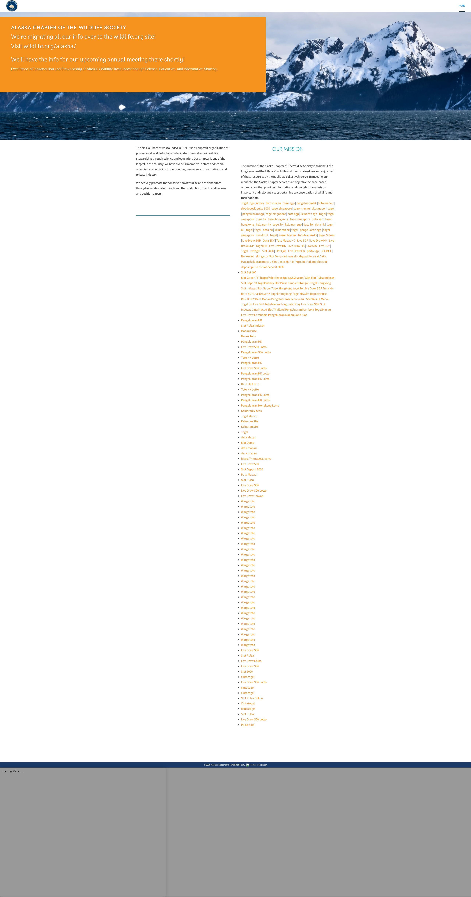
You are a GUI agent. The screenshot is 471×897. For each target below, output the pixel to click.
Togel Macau (323, 309)
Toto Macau (272, 304)
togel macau (302, 208)
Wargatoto (248, 501)
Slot (307, 278)
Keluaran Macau (251, 411)
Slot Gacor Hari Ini (283, 262)
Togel (244, 203)
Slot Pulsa (247, 480)
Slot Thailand (276, 309)
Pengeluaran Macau (284, 299)
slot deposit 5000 (273, 267)
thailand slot (314, 262)
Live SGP (302, 240)
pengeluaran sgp (253, 214)
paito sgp (313, 251)
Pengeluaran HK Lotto (255, 373)
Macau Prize (249, 331)
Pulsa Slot (247, 725)
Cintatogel (248, 703)
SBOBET (326, 251)
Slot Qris (280, 251)
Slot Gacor (264, 288)
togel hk (261, 219)
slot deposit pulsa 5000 (255, 208)
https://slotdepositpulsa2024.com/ (282, 278)
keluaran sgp (309, 214)
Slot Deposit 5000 (252, 469)
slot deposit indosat (306, 256)
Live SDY (312, 246)
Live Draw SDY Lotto (254, 347)
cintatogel (247, 677)
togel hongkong (278, 219)
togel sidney (256, 203)
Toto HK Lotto (250, 358)
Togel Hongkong (320, 283)
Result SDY (248, 299)
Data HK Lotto (250, 384)
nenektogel (248, 709)
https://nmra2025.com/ (256, 459)
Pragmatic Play (290, 304)
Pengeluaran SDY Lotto (256, 352)
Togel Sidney (326, 235)
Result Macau (287, 235)
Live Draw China (251, 661)
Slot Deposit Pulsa (315, 294)
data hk (308, 224)
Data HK (328, 288)
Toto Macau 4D (307, 235)
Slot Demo (247, 443)
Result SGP (305, 299)
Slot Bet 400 (248, 272)
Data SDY (269, 240)
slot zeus (287, 256)
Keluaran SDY (249, 421)
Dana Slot (300, 315)
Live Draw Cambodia (254, 315)
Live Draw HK (318, 240)
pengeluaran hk (306, 203)
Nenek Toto (248, 336)
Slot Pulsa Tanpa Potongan (292, 283)
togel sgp (289, 203)
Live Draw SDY (250, 464)
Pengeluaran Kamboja (299, 309)
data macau (249, 448)
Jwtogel (255, 251)
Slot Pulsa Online (252, 698)
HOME (462, 5)
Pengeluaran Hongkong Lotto (260, 405)
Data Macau (263, 299)
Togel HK (261, 246)
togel (331, 208)
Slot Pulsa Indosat (322, 278)
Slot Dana (275, 256)
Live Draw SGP (251, 240)
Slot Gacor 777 (250, 278)
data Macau (248, 437)
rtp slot (300, 262)
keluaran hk (263, 224)
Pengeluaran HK (251, 320)
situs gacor (319, 208)
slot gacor (262, 256)
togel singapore (282, 208)
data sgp (293, 214)
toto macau (273, 203)
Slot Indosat (249, 288)
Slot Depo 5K (249, 283)
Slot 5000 (268, 251)
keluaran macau (260, 262)
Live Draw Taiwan (252, 496)
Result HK (262, 235)
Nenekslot (247, 256)
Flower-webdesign (258, 764)
